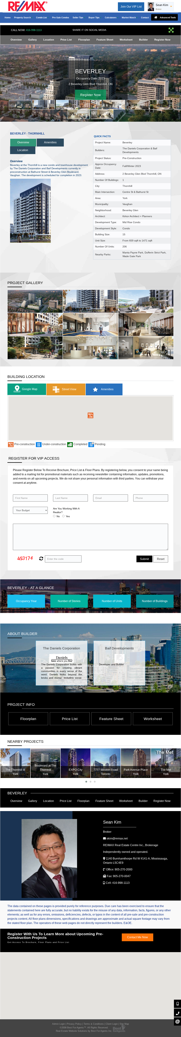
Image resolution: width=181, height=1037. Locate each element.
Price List (66, 39)
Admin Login (58, 1024)
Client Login (112, 1024)
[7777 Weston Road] (75, 763)
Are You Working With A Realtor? (66, 510)
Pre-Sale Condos (60, 18)
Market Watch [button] (129, 18)
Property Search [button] (22, 18)
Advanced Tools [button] (167, 18)
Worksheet (126, 39)
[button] (90, 415)
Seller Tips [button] (78, 18)
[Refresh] (40, 559)
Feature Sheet (105, 39)
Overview (16, 39)
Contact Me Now (137, 937)
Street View (68, 389)
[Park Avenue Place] (106, 763)
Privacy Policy (74, 1024)
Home (8, 18)
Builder (143, 39)
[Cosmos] (166, 763)
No (58, 516)
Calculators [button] (111, 18)
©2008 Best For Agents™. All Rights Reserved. (84, 1027)
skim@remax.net (117, 838)
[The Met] (136, 763)
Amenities (50, 142)
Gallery (32, 39)
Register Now (162, 39)
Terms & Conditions (94, 1024)
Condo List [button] (41, 18)
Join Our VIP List (131, 6)
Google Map (29, 389)
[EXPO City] (45, 763)
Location (48, 39)
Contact (145, 18)
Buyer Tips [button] (94, 18)
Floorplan (84, 39)
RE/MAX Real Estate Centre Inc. (130, 845)
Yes (68, 516)
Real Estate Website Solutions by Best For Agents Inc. (84, 1031)
